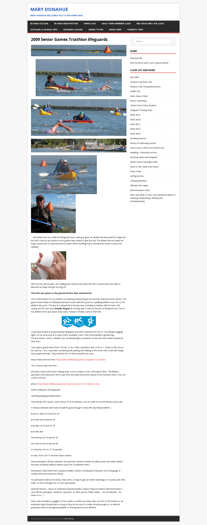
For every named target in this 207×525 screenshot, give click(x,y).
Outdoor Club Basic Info (44, 29)
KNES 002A (135, 133)
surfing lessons (137, 176)
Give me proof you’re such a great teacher (149, 62)
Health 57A (135, 91)
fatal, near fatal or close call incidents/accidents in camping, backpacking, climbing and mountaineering (152, 198)
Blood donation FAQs (140, 190)
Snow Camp (135, 171)
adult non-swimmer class (116, 23)
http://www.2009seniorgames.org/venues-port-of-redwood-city (68, 384)
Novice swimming (138, 100)
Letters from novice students (143, 105)
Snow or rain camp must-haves (144, 166)
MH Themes (69, 519)
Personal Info (136, 58)
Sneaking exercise (138, 138)
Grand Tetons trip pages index (144, 162)
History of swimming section (143, 143)
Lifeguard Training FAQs (141, 110)
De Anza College (39, 23)
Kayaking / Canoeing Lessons (143, 152)
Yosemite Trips (135, 29)
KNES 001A (135, 114)
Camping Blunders (138, 180)
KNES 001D (135, 129)
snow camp (115, 29)
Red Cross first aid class (150, 23)
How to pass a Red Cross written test (147, 147)
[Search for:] (153, 41)
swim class (90, 23)
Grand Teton (95, 29)
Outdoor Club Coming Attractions (145, 86)
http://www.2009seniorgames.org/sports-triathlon (81, 359)
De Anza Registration (66, 23)
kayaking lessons (73, 29)
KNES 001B (135, 119)
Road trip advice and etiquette (143, 157)
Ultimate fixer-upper (139, 185)
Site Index (134, 77)
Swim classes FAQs (139, 96)
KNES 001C (135, 124)
